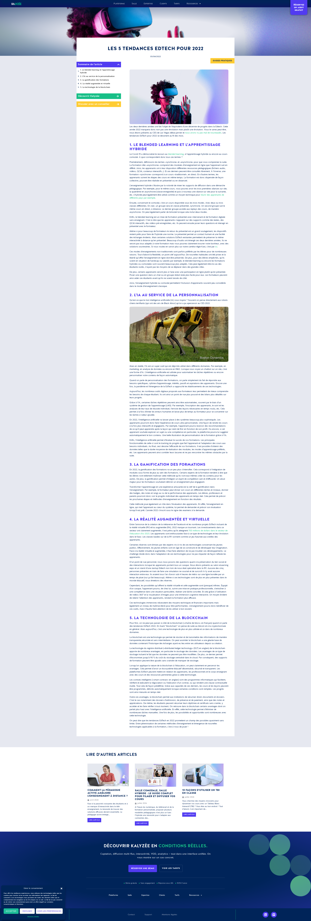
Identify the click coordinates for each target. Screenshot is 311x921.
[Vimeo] (274, 915)
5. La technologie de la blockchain (95, 87)
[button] (61, 888)
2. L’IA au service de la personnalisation (97, 76)
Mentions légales (33, 916)
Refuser (27, 911)
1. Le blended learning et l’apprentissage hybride (97, 71)
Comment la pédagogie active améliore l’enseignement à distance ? (107, 793)
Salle (134, 4)
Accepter (11, 911)
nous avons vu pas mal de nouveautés (203, 133)
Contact (131, 915)
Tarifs (177, 4)
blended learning (176, 154)
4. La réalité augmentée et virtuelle (95, 84)
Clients (163, 4)
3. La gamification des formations (94, 80)
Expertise (148, 4)
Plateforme (119, 4)
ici (216, 247)
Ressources (192, 4)
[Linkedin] (265, 915)
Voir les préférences (49, 911)
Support (148, 915)
